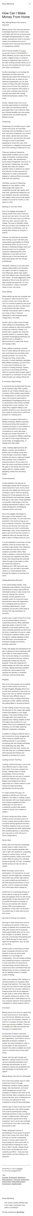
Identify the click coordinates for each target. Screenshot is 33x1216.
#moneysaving (6, 1184)
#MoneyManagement (18, 1181)
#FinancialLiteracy (7, 1179)
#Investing (17, 1179)
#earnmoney (21, 1177)
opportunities (11, 1024)
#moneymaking (6, 1181)
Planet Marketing (8, 4)
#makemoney (25, 1179)
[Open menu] (30, 4)
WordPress (20, 1212)
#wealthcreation (16, 1184)
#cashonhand (13, 1177)
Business (19, 1168)
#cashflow (5, 1177)
